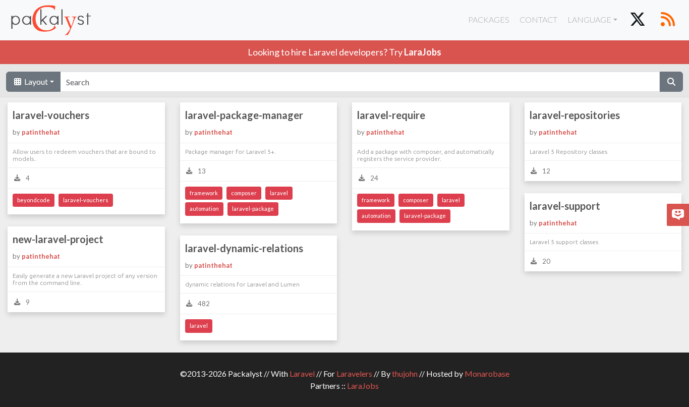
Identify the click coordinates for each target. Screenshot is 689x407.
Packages (488, 19)
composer (244, 193)
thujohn (405, 373)
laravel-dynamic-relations (244, 248)
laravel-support (565, 206)
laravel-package (253, 208)
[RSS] (668, 20)
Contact (538, 19)
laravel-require (391, 115)
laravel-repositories (575, 115)
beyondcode (33, 200)
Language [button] (589, 19)
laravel (279, 193)
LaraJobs (363, 385)
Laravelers (354, 373)
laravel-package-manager (244, 115)
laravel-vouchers (51, 115)
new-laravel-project (58, 239)
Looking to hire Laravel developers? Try (344, 51)
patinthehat (41, 132)
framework (204, 193)
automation (204, 208)
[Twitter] (637, 20)
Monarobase (487, 373)
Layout (35, 81)
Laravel (302, 373)
